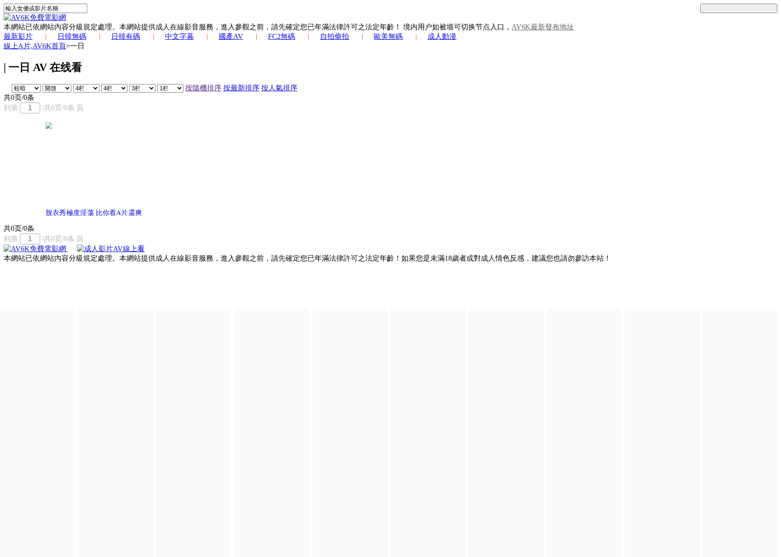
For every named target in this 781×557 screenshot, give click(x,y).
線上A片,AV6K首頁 (35, 46)
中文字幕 (179, 36)
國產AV (231, 36)
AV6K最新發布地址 (543, 27)
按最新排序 (241, 88)
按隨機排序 (203, 88)
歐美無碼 (388, 36)
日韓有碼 (125, 36)
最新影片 (18, 36)
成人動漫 (442, 36)
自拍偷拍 (334, 36)
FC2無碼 (281, 36)
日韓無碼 (71, 36)
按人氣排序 (279, 88)
